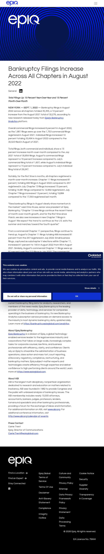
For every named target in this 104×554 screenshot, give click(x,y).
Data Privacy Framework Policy (65, 498)
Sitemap (63, 489)
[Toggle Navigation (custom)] (96, 3)
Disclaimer (44, 493)
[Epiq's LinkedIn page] (9, 489)
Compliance (45, 508)
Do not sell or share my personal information (27, 296)
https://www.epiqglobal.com (31, 371)
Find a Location (16, 473)
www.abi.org (54, 409)
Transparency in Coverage (86, 496)
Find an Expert (16, 478)
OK (76, 296)
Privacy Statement (64, 510)
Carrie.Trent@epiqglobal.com (23, 433)
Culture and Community (65, 475)
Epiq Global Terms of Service (44, 477)
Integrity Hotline (43, 516)
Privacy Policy (66, 483)
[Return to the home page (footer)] (12, 3)
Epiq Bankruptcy (16, 334)
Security (83, 479)
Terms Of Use (46, 487)
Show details (90, 288)
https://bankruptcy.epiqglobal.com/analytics (46, 323)
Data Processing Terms (65, 522)
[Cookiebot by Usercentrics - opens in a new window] (90, 256)
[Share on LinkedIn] (20, 91)
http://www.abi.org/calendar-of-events (28, 416)
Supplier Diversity (83, 487)
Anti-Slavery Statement (45, 500)
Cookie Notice (86, 473)
